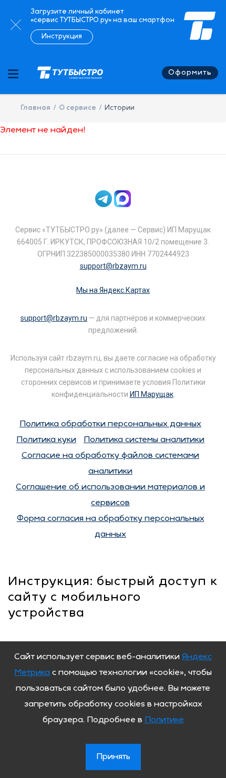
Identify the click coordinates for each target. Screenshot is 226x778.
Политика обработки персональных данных (110, 424)
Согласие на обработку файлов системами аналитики (110, 464)
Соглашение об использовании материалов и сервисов (110, 495)
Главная (35, 108)
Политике (164, 720)
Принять (113, 757)
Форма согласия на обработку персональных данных (110, 527)
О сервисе (77, 108)
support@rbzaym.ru (113, 266)
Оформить (190, 73)
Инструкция (62, 36)
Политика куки (46, 440)
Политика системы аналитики (144, 440)
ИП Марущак (151, 394)
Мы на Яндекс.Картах (113, 290)
